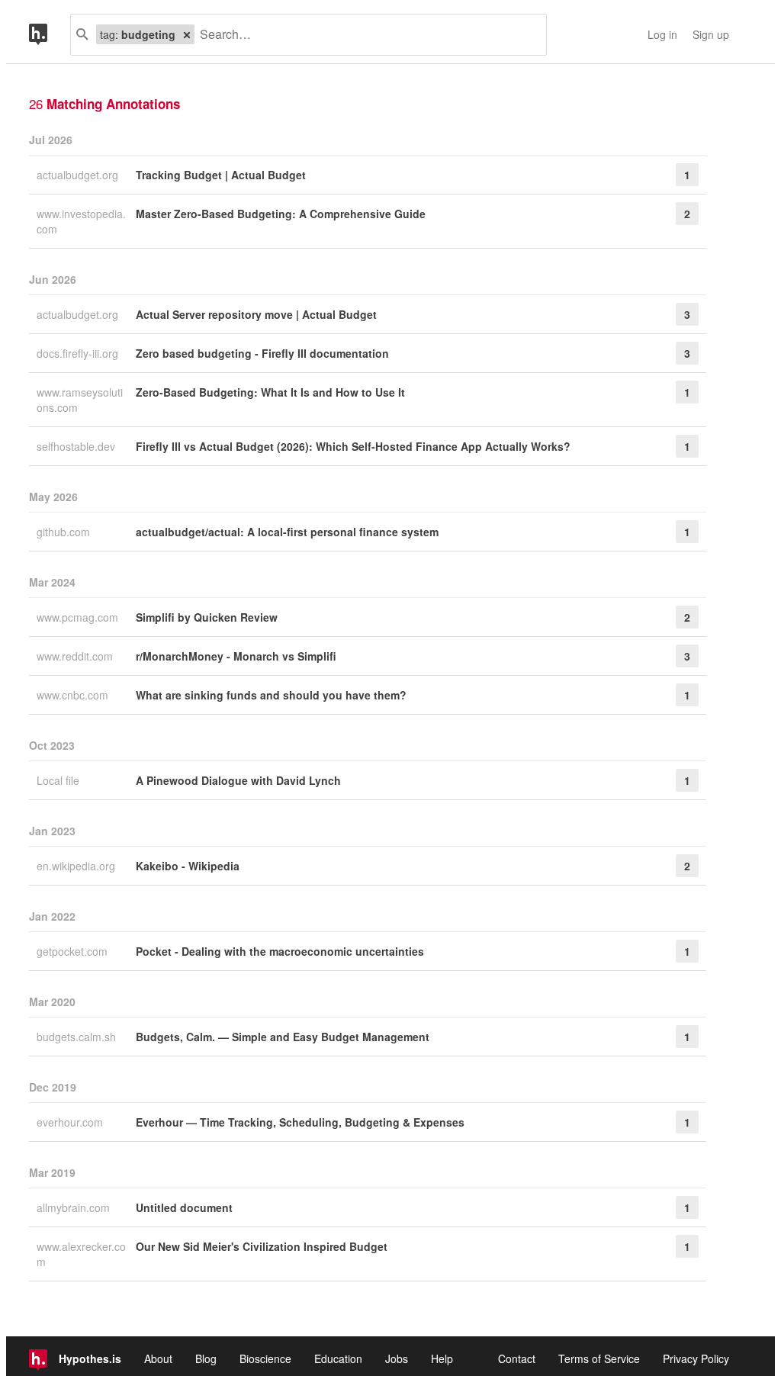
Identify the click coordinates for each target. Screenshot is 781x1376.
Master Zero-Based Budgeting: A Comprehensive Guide (281, 213)
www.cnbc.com (74, 694)
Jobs (396, 1358)
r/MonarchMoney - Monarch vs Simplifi (236, 656)
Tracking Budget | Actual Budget (221, 174)
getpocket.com (74, 951)
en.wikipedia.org (77, 865)
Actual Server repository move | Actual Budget (256, 314)
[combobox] (364, 35)
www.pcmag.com (79, 617)
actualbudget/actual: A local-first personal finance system (287, 531)
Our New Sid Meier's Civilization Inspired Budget (261, 1246)
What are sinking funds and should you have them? (271, 694)
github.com (65, 531)
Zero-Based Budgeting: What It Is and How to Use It (270, 392)
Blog (206, 1358)
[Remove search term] (186, 34)
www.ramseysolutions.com (80, 399)
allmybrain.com (75, 1207)
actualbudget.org (79, 174)
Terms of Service (599, 1358)
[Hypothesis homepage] (49, 35)
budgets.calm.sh (78, 1036)
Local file (59, 780)
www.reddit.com (76, 656)
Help (442, 1358)
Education (338, 1358)
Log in (662, 34)
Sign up (711, 34)
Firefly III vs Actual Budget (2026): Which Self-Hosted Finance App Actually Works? (353, 446)
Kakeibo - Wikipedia (187, 865)
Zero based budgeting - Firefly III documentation (262, 353)
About (158, 1358)
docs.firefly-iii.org (79, 353)
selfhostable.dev (77, 446)
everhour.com (71, 1122)
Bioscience (265, 1358)
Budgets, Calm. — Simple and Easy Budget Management (282, 1036)
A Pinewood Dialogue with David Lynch (238, 780)
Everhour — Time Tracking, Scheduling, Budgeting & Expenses (300, 1122)
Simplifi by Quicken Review (207, 617)
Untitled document (184, 1207)
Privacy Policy (696, 1358)
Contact (516, 1358)
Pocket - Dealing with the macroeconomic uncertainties (280, 951)
